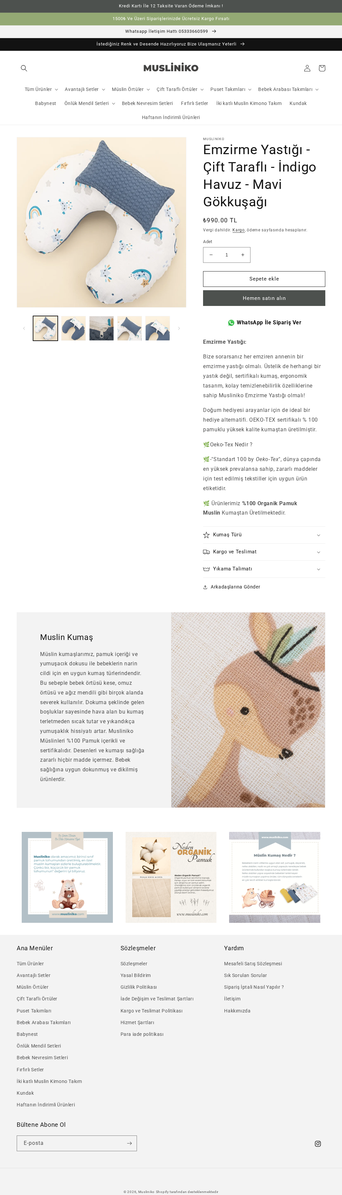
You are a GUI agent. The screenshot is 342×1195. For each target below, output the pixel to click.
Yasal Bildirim (136, 975)
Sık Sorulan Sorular (245, 975)
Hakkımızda (237, 1010)
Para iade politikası (142, 1034)
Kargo (238, 230)
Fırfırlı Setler (30, 1069)
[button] (24, 68)
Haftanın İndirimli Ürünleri (46, 1104)
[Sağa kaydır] (179, 328)
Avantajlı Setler (34, 975)
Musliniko (146, 1192)
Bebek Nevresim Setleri (42, 1057)
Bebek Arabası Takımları (44, 1022)
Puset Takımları (34, 1010)
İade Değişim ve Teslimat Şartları (157, 998)
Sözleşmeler (134, 963)
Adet (207, 241)
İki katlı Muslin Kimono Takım (49, 1081)
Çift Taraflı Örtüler (37, 998)
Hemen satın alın (264, 298)
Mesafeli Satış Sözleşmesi (253, 963)
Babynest (27, 1034)
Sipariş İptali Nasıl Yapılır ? (254, 987)
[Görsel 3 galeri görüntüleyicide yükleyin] (101, 328)
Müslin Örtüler (32, 987)
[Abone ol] (129, 1143)
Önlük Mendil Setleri (39, 1046)
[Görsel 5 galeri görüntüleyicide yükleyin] (157, 328)
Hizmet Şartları (137, 1022)
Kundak (25, 1093)
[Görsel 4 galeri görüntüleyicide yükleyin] (129, 328)
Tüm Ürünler (30, 963)
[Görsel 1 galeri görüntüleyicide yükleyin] (45, 328)
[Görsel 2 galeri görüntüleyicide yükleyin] (73, 328)
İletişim (232, 998)
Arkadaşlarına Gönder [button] (235, 586)
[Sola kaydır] (24, 328)
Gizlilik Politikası (139, 987)
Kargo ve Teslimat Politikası (152, 1010)
